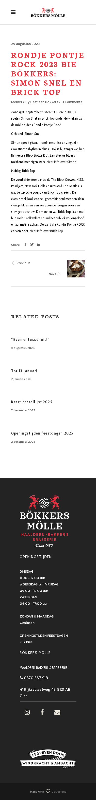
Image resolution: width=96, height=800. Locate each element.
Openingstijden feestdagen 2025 (42, 433)
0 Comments (72, 102)
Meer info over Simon (61, 162)
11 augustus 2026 (23, 348)
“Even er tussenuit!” (30, 339)
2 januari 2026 (21, 379)
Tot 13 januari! (25, 370)
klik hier (26, 642)
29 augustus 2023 (25, 43)
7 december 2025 (23, 410)
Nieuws (16, 102)
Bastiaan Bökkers (44, 102)
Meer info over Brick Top (46, 231)
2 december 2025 (23, 441)
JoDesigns (59, 791)
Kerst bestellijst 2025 (31, 402)
